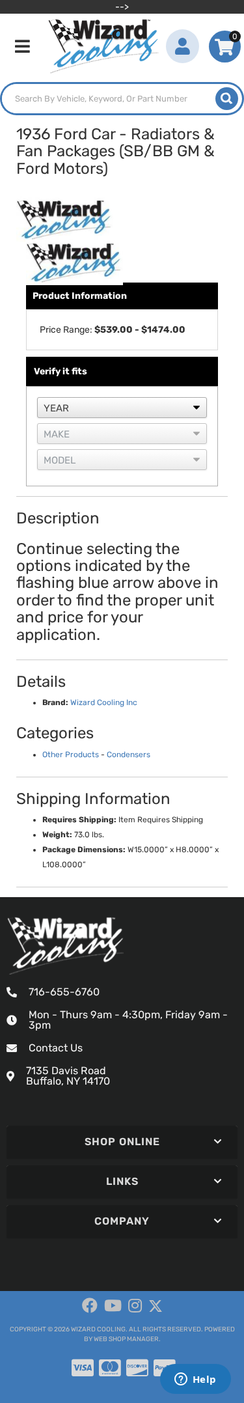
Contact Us (56, 1048)
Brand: (55, 702)
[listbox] (122, 407)
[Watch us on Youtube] (113, 1306)
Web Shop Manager (126, 1339)
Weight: (57, 834)
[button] (122, 98)
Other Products (70, 754)
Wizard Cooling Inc (103, 702)
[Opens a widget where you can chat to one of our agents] (195, 1380)
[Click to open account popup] (182, 46)
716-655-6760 (64, 992)
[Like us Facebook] (90, 1306)
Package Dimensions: (84, 849)
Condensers (128, 754)
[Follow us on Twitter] (155, 1306)
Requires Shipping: (79, 819)
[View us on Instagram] (135, 1306)
